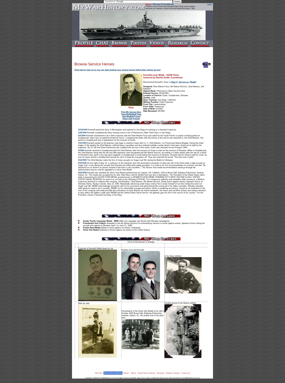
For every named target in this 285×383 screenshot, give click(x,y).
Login (209, 4)
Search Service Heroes (146, 373)
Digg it (174, 82)
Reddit (193, 82)
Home (148, 4)
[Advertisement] (97, 92)
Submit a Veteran (173, 373)
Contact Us (185, 373)
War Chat (98, 373)
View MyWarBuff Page (131, 114)
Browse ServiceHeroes (113, 373)
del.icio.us (184, 82)
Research (160, 373)
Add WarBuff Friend (131, 116)
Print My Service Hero (131, 112)
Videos (133, 373)
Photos (126, 373)
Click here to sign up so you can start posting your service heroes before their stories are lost (117, 70)
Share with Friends (131, 119)
